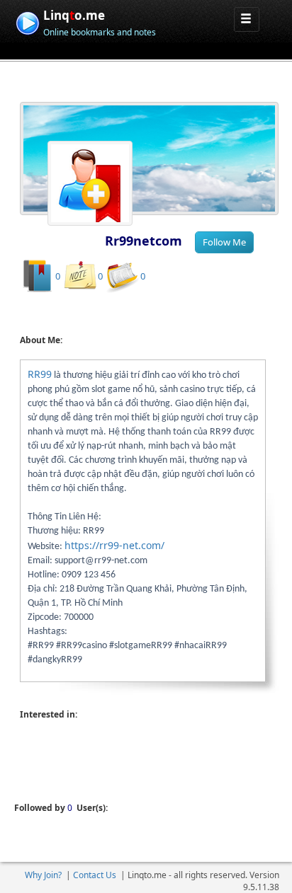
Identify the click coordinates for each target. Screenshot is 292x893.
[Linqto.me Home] (27, 21)
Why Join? (43, 875)
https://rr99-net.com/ (114, 545)
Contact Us (94, 875)
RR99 (40, 374)
